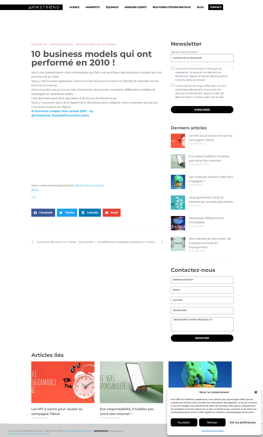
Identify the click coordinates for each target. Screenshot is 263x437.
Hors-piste (82, 44)
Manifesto (93, 7)
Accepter (184, 422)
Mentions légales (17, 434)
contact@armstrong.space (78, 431)
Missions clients (135, 7)
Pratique (110, 44)
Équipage (112, 7)
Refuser (212, 422)
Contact (215, 7)
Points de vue (96, 44)
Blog (200, 7)
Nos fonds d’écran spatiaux (172, 7)
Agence (74, 7)
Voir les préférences (242, 422)
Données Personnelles (212, 430)
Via (33, 197)
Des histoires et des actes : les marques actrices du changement (210, 243)
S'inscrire (202, 109)
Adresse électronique (185, 52)
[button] (256, 392)
